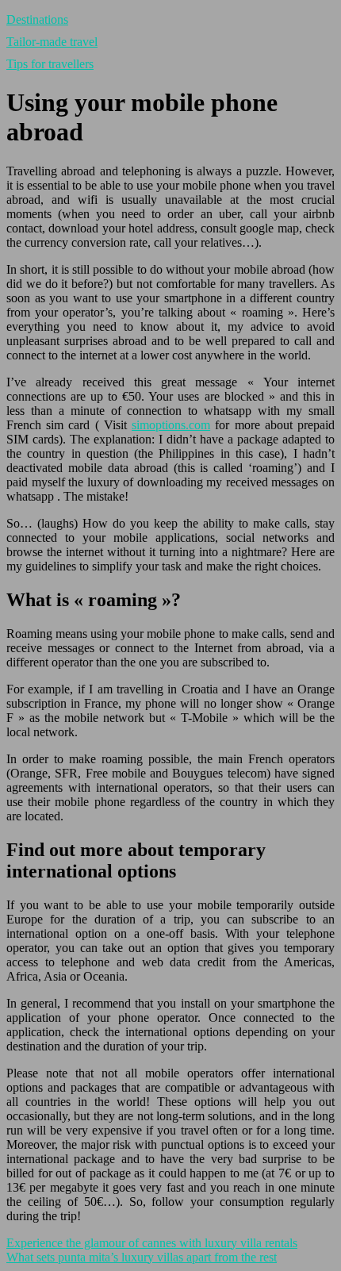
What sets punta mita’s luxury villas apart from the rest (141, 1257)
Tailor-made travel (52, 41)
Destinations (37, 19)
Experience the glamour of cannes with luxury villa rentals (151, 1243)
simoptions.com (171, 425)
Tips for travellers (50, 64)
